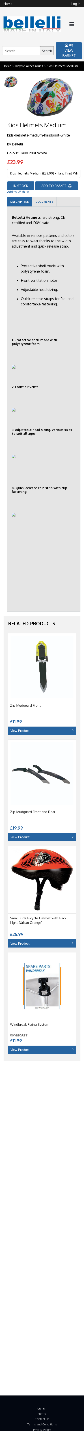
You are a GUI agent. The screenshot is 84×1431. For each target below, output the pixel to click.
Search (47, 51)
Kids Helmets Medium (62, 66)
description (19, 201)
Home (8, 4)
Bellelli (17, 144)
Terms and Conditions (42, 1424)
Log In (75, 4)
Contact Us (42, 1419)
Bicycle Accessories (29, 66)
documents (44, 201)
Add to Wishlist (18, 192)
